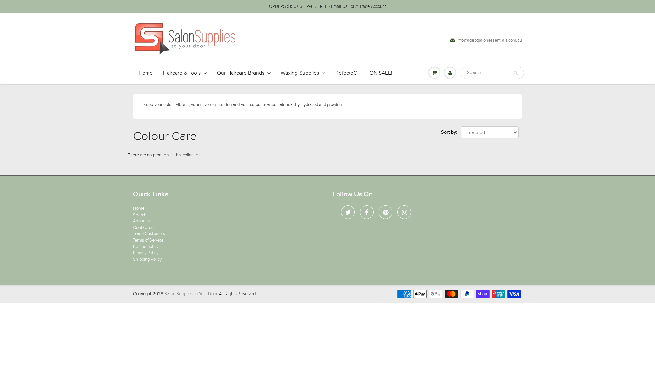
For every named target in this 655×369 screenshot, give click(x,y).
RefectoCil (347, 73)
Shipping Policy (147, 259)
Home (146, 73)
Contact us (143, 227)
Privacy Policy (145, 253)
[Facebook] (367, 212)
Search (139, 215)
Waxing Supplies (300, 73)
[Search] (515, 73)
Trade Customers (149, 233)
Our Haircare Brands (240, 73)
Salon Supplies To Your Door (190, 294)
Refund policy (145, 246)
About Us (141, 221)
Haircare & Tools (182, 73)
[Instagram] (404, 212)
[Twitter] (348, 212)
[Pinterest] (385, 212)
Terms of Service (148, 240)
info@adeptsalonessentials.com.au (489, 40)
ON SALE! (380, 73)
